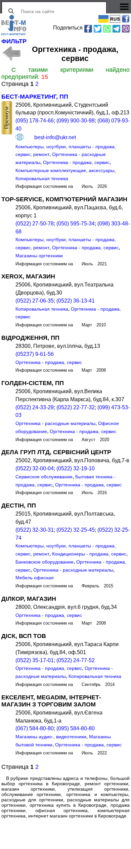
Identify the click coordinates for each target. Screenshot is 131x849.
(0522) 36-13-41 (75, 301)
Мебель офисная (34, 577)
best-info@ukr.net (55, 137)
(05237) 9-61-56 (34, 354)
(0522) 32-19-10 (75, 468)
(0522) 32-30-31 (34, 530)
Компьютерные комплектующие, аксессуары (64, 170)
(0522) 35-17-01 (34, 660)
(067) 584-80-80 (34, 728)
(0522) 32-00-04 (34, 468)
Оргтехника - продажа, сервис (76, 162)
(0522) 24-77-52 (75, 660)
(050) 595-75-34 (75, 223)
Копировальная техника (41, 178)
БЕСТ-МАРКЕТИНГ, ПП (34, 96)
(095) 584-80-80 (75, 728)
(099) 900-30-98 (75, 120)
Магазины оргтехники (39, 255)
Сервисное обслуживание (44, 476)
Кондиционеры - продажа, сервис (89, 553)
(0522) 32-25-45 (75, 530)
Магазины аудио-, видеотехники (50, 736)
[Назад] (10, 53)
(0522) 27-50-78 (34, 223)
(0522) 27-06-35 (34, 301)
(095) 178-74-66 (34, 120)
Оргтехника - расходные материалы (55, 423)
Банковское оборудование (44, 562)
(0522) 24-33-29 (34, 407)
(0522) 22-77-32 (75, 407)
